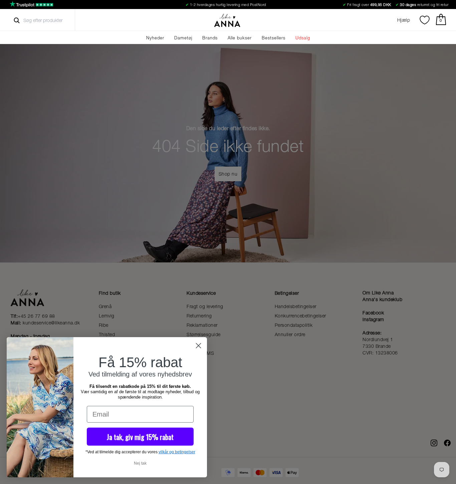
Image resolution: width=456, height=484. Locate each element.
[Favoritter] (424, 20)
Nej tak (140, 463)
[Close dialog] (198, 345)
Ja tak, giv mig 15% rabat (140, 437)
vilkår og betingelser (177, 452)
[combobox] (48, 20)
